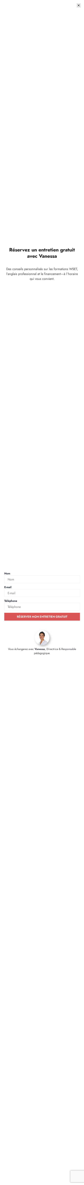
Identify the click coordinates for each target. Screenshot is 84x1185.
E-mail (8, 587)
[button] (78, 5)
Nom (7, 573)
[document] (42, 592)
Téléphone (10, 601)
